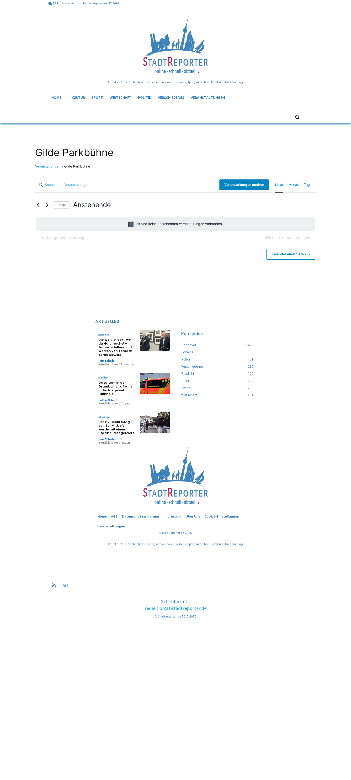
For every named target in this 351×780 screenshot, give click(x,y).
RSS (66, 585)
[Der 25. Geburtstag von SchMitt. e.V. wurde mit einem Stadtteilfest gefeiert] (155, 422)
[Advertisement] (175, 696)
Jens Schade (106, 360)
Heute (62, 205)
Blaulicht (103, 377)
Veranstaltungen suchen (244, 185)
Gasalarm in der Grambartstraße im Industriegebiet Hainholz (115, 388)
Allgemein (104, 416)
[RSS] (54, 586)
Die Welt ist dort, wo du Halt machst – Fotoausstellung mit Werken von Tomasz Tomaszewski (115, 347)
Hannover (103, 334)
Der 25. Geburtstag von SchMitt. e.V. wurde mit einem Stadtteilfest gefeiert (116, 427)
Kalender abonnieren (288, 254)
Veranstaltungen (47, 166)
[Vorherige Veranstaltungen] (38, 205)
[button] (297, 117)
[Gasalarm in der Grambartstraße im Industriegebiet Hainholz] (155, 383)
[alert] (175, 224)
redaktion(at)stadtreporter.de (176, 608)
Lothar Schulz (107, 400)
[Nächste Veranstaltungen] (47, 205)
